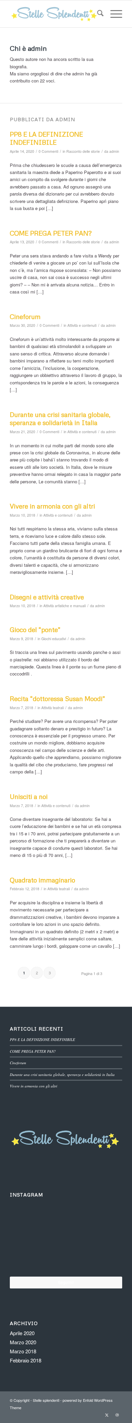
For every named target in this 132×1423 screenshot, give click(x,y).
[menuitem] (97, 13)
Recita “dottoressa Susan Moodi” (57, 698)
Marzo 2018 (23, 1351)
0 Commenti (48, 151)
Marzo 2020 (23, 1342)
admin (114, 151)
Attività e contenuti (81, 325)
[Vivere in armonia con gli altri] (28, 1257)
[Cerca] (97, 13)
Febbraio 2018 (25, 1360)
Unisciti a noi (29, 796)
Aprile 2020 (22, 1333)
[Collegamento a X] (107, 1415)
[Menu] (113, 13)
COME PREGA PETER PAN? (51, 233)
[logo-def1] (55, 13)
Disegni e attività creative (47, 597)
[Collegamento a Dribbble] (117, 1415)
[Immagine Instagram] (28, 1218)
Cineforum (25, 316)
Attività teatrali (52, 707)
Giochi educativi (53, 638)
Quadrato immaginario (42, 880)
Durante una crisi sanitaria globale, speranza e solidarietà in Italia (60, 419)
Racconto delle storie (83, 151)
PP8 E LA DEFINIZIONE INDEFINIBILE (46, 138)
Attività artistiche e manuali (64, 605)
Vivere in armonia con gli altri (52, 506)
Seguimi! (66, 1282)
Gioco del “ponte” (35, 629)
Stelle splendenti (46, 1400)
